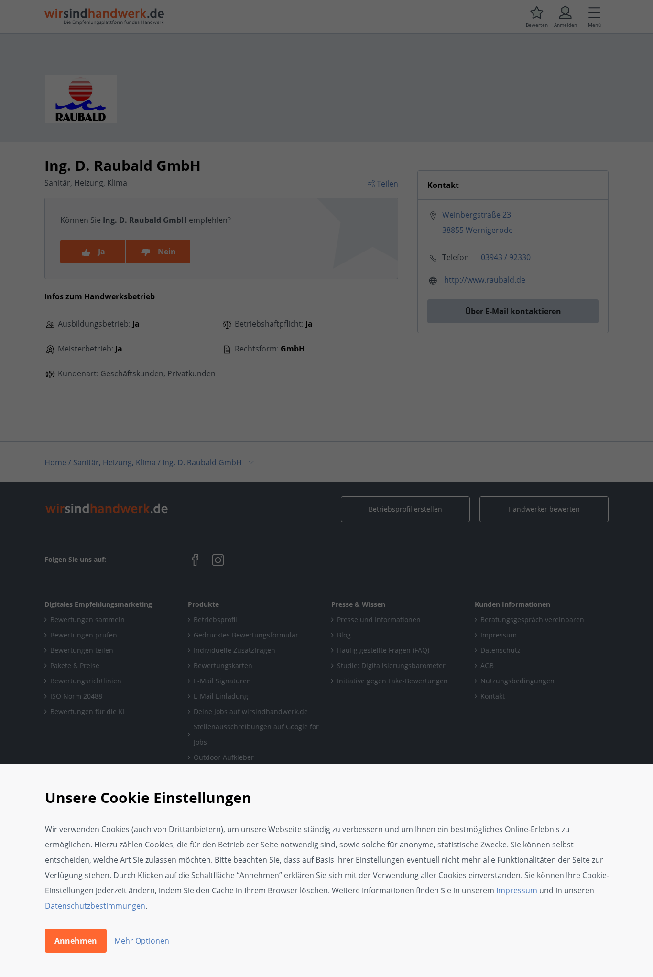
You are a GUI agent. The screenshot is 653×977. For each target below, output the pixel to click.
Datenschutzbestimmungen (95, 905)
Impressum (516, 890)
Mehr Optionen (141, 940)
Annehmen (75, 940)
